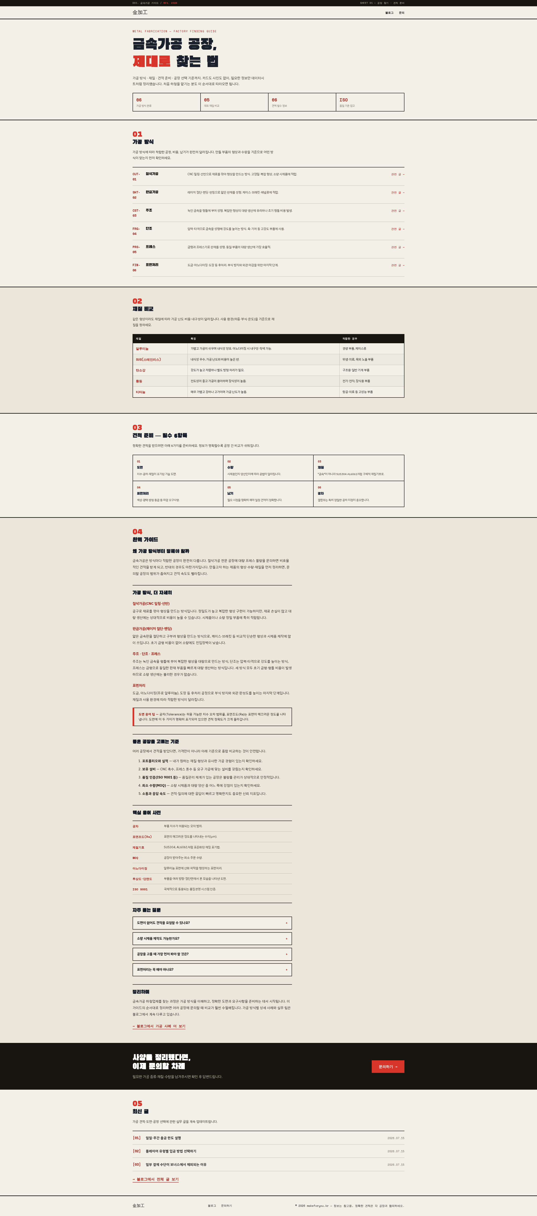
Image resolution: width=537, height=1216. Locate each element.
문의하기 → (388, 1066)
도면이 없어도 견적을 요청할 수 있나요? (163, 922)
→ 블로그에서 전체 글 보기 (156, 1179)
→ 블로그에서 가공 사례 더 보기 (159, 1025)
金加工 (140, 12)
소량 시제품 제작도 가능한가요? (158, 938)
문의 (401, 13)
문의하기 (226, 1206)
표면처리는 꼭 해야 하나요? (155, 969)
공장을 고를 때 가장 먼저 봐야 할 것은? (163, 954)
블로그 (389, 13)
